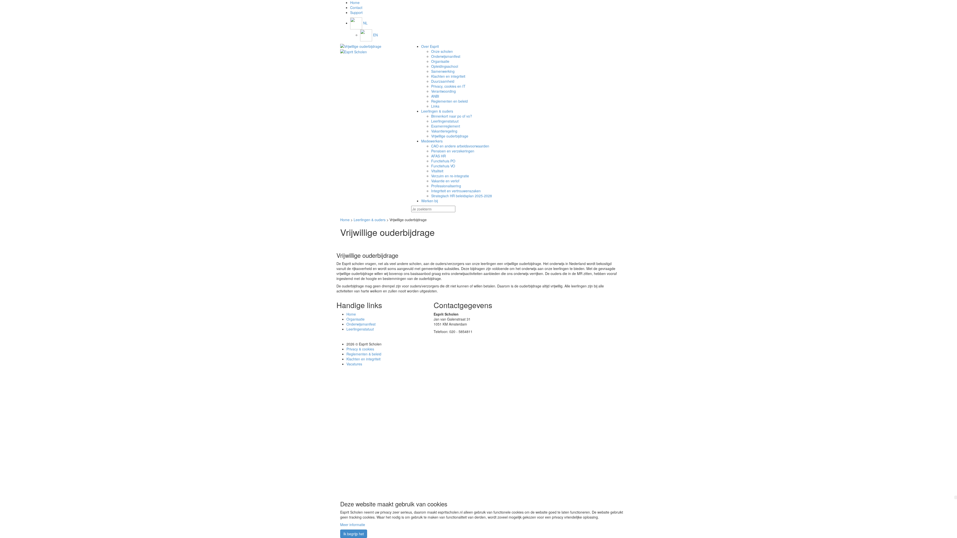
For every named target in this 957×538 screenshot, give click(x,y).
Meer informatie (352, 524)
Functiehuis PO (443, 160)
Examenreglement (445, 126)
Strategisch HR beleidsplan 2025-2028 (461, 195)
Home (345, 219)
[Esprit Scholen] (372, 46)
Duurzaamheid (442, 81)
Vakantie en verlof (445, 180)
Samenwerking (443, 71)
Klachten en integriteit (448, 76)
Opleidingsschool (444, 66)
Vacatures (354, 363)
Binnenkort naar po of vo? (451, 116)
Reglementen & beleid (363, 353)
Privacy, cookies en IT (448, 86)
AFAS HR (438, 155)
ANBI (435, 96)
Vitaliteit (437, 170)
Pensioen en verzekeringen (452, 150)
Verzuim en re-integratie (450, 175)
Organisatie (440, 61)
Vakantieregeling (444, 131)
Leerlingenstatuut (445, 121)
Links (435, 106)
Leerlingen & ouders (370, 219)
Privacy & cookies (360, 348)
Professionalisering (446, 185)
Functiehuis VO (443, 165)
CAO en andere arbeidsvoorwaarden (460, 145)
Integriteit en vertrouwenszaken (456, 190)
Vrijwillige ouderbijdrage (449, 136)
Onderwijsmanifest (445, 56)
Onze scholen (442, 51)
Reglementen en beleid (449, 101)
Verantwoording (443, 91)
